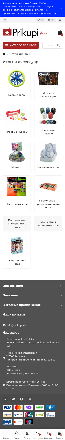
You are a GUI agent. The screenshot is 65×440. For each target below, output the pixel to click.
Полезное (10, 295)
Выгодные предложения (22, 305)
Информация (13, 285)
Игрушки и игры (20, 53)
